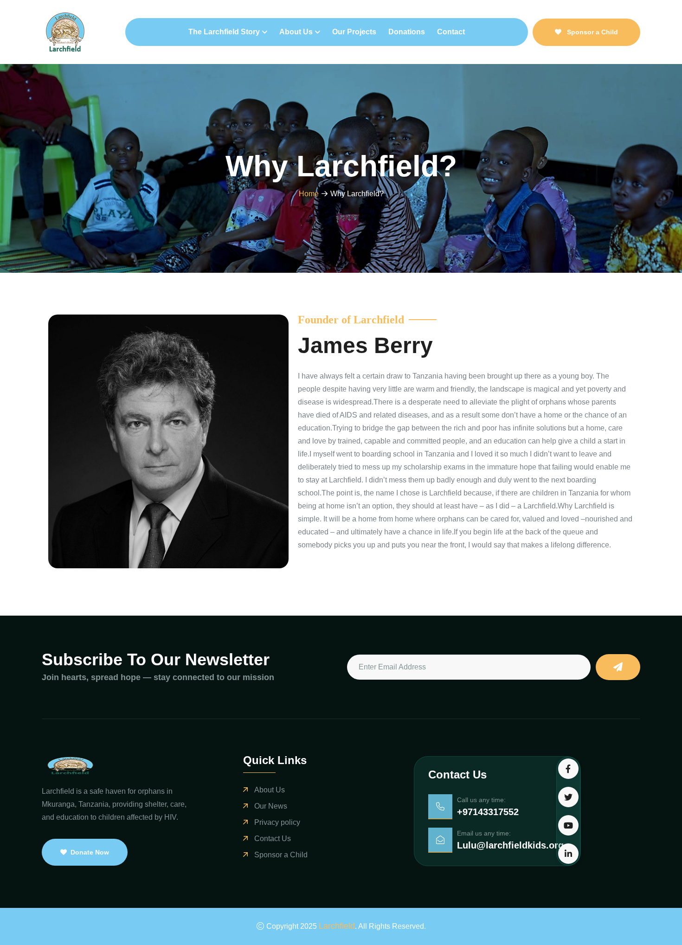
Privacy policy (277, 822)
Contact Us (272, 838)
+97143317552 (488, 812)
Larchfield (337, 926)
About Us (296, 32)
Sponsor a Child (591, 32)
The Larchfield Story (224, 32)
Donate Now (90, 852)
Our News (270, 806)
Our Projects (354, 32)
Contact (451, 32)
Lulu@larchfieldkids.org (510, 845)
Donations (406, 32)
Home (309, 194)
